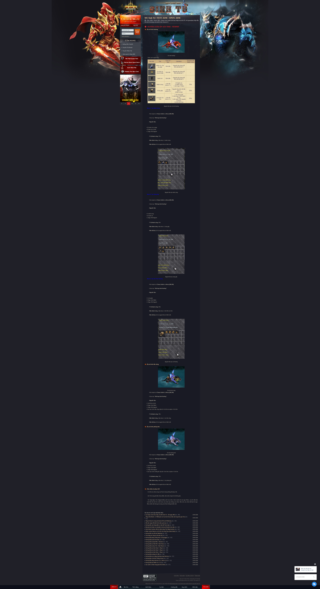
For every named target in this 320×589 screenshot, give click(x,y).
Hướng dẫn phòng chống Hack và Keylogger (156, 537)
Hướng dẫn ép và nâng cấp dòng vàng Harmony (157, 556)
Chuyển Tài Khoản (127, 47)
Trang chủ (145, 20)
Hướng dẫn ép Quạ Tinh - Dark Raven (155, 546)
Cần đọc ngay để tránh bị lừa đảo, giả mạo (156, 523)
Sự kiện (161, 587)
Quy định (184, 587)
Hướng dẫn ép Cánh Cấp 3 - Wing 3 (154, 548)
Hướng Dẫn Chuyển (127, 44)
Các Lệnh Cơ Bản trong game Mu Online (155, 564)
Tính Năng (135, 587)
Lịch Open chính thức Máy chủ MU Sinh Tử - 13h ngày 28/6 (160, 514)
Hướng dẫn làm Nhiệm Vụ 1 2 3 (153, 562)
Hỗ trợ (130, 59)
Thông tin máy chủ (130, 72)
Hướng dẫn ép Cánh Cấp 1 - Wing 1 (154, 552)
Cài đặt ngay (130, 19)
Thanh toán (197, 575)
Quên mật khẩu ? (125, 36)
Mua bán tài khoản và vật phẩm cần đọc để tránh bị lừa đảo (160, 527)
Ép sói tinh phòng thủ (153, 426)
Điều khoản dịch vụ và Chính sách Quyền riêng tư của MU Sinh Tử (185, 583)
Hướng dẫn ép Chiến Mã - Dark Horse (155, 543)
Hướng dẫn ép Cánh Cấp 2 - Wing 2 (154, 550)
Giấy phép (182, 575)
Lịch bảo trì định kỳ (130, 68)
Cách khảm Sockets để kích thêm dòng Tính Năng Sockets (160, 529)
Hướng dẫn (174, 587)
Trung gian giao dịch (130, 63)
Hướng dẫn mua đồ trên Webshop (154, 533)
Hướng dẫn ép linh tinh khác (152, 539)
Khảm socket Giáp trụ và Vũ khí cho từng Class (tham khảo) (160, 531)
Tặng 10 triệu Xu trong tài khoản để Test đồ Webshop (158, 521)
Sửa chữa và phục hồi (153, 489)
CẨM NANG (130, 39)
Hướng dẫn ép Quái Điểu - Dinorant (154, 541)
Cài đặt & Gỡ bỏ (190, 575)
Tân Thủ (125, 587)
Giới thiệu (176, 575)
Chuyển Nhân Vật (127, 50)
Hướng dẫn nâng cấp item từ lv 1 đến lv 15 (156, 560)
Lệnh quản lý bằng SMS (128, 54)
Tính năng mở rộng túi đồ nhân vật (154, 535)
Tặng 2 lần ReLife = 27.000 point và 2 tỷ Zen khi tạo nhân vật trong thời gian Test (165, 516)
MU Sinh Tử (130, 7)
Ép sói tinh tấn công (153, 364)
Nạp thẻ (135, 25)
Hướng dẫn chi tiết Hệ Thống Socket (154, 558)
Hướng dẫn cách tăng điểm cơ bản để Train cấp (157, 525)
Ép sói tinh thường (152, 29)
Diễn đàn (195, 587)
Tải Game (206, 587)
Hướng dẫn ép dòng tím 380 (152, 554)
